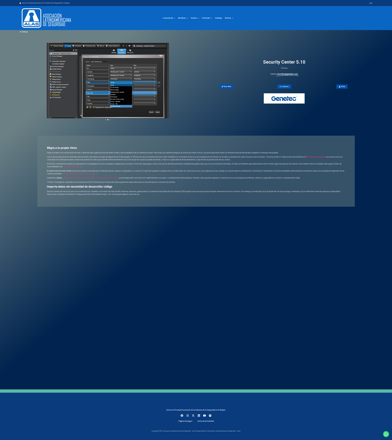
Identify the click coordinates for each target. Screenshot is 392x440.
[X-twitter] (193, 415)
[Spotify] (210, 415)
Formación (206, 18)
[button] (105, 119)
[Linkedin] (198, 415)
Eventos (194, 18)
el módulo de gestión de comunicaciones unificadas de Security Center (90, 178)
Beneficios (182, 18)
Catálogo (218, 18)
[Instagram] (187, 415)
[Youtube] (204, 415)
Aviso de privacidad (205, 421)
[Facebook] (182, 415)
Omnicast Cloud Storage (316, 157)
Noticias (228, 18)
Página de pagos (185, 421)
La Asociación (168, 18)
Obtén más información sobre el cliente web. (80, 174)
